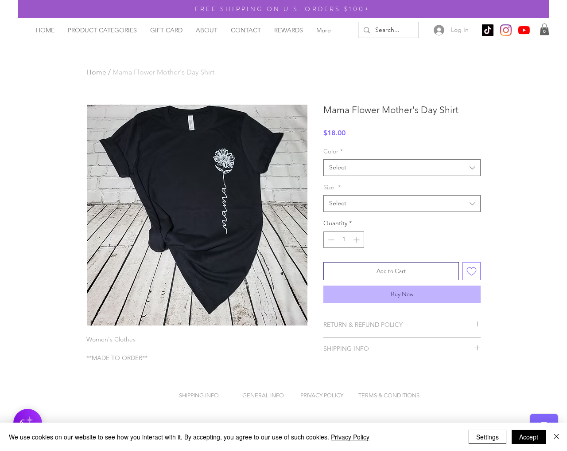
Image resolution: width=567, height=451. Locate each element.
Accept (528, 436)
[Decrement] (330, 239)
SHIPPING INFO (199, 395)
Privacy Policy (350, 436)
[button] (544, 29)
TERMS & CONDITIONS (388, 395)
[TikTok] (487, 30)
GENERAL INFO (263, 395)
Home (96, 72)
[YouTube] (524, 30)
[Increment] (357, 239)
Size (332, 187)
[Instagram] (506, 30)
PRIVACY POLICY (321, 395)
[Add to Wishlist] (471, 271)
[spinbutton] (344, 239)
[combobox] (402, 167)
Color (333, 151)
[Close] (556, 437)
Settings (487, 436)
